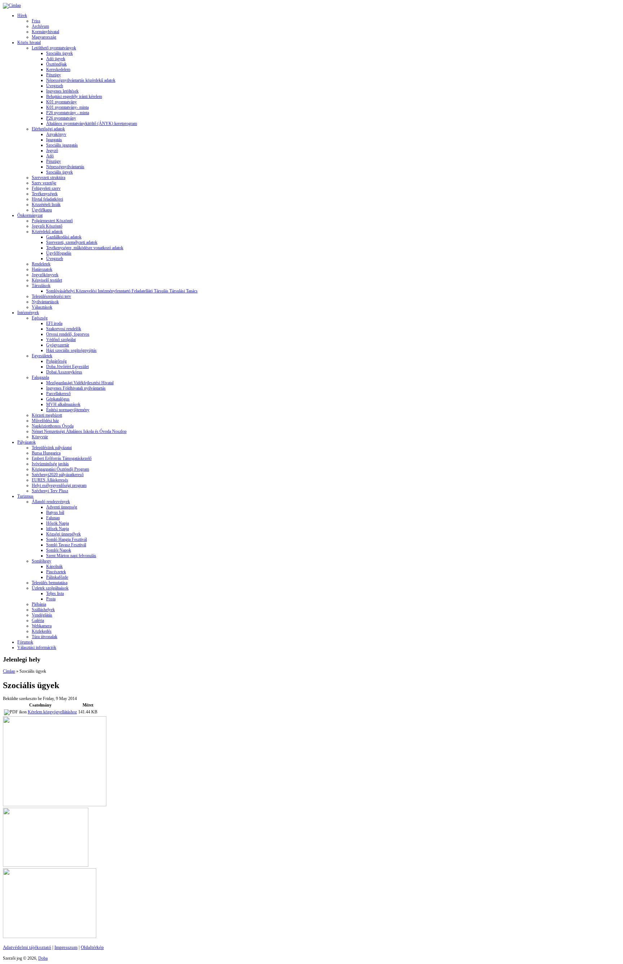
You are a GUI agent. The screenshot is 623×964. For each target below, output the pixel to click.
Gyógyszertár (57, 345)
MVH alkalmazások (63, 404)
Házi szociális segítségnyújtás (71, 350)
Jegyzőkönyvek (45, 274)
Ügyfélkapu (42, 209)
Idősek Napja (57, 528)
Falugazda (40, 377)
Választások (42, 307)
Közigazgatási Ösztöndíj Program (60, 469)
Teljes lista (55, 593)
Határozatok (42, 269)
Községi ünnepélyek (63, 534)
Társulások (41, 285)
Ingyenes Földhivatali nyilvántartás (76, 388)
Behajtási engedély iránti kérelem (74, 96)
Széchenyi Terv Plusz (50, 490)
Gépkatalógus (58, 399)
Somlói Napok (58, 550)
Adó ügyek (55, 58)
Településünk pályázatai (52, 447)
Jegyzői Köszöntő (47, 226)
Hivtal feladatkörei (47, 199)
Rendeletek (41, 263)
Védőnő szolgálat (61, 339)
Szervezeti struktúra (48, 177)
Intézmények (28, 312)
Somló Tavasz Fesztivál (66, 544)
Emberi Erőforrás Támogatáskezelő (62, 458)
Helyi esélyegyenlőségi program (59, 485)
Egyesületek (42, 355)
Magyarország (44, 37)
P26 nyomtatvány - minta (67, 112)
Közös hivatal (29, 42)
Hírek (22, 15)
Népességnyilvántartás (65, 166)
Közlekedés (42, 631)
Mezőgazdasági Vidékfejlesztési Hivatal (80, 382)
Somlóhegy (41, 561)
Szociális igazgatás (62, 145)
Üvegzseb (54, 85)
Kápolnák (54, 566)
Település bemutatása (49, 582)
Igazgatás (54, 139)
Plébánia (39, 604)
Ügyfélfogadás (58, 253)
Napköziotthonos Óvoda (53, 426)
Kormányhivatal (45, 31)
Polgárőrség (56, 361)
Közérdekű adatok (47, 231)
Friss (36, 20)
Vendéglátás (42, 615)
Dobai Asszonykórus (64, 372)
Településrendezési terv (51, 296)
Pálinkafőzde (57, 577)
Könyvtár (40, 436)
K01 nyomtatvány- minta (67, 107)
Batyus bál (55, 512)
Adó (50, 155)
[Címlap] (12, 5)
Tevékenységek (45, 193)
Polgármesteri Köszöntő (52, 220)
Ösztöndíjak (56, 64)
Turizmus (25, 496)
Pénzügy (53, 74)
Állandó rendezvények (51, 501)
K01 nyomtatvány (61, 101)
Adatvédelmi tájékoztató (27, 947)
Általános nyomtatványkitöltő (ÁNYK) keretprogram (91, 123)
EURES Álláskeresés (50, 480)
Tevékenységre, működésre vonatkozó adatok (84, 247)
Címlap (9, 671)
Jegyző (52, 150)
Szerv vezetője (44, 182)
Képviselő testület (47, 280)
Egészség (40, 317)
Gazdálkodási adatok (63, 236)
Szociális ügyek (59, 53)
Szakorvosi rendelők (63, 328)
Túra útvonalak (44, 636)
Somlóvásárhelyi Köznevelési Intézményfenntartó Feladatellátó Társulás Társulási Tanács (122, 290)
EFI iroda (54, 323)
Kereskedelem (58, 69)
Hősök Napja (57, 523)
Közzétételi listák (46, 204)
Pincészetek (56, 571)
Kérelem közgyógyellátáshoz (52, 711)
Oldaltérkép (92, 947)
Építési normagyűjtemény (67, 409)
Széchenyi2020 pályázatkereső (58, 474)
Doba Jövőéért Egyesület (67, 366)
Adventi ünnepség (61, 507)
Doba (43, 958)
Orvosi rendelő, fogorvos (67, 334)
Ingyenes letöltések (62, 91)
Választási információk (36, 647)
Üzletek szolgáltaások (50, 588)
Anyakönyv (56, 134)
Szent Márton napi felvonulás (71, 555)
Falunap (53, 517)
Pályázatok (26, 442)
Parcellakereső (58, 393)
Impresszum (66, 947)
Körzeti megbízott (47, 415)
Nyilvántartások (45, 301)
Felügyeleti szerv (46, 188)
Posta (51, 598)
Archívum (40, 26)
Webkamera (42, 625)
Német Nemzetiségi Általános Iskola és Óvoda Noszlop (79, 431)
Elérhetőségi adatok (48, 128)
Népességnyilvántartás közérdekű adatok (80, 80)
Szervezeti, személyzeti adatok (71, 242)
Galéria (38, 620)
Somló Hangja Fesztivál (66, 539)
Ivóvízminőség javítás (50, 463)
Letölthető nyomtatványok (54, 47)
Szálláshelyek (43, 609)
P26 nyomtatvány (61, 118)
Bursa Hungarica (46, 453)
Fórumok (25, 642)
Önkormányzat (30, 215)
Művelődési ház (45, 420)
